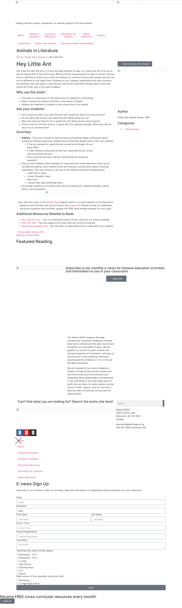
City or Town (22, 523)
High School (25, 564)
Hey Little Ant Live (31, 219)
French (22, 573)
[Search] (163, 403)
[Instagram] (33, 432)
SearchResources (86, 35)
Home (21, 440)
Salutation (21, 506)
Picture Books (132, 129)
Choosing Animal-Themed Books (77, 43)
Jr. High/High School (29, 583)
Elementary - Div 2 (28, 557)
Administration (26, 567)
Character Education (28, 452)
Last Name (96, 514)
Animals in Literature (28, 459)
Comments (21, 540)
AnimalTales (24, 43)
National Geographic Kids (35, 226)
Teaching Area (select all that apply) (34, 551)
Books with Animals (45, 43)
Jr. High (23, 561)
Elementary (24, 580)
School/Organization (26, 532)
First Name (21, 514)
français (101, 35)
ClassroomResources (50, 35)
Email (19, 497)
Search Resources (27, 477)
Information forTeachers (68, 35)
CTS (21, 570)
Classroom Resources (29, 465)
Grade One (74, 205)
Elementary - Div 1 (28, 554)
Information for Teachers (30, 471)
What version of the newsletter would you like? (40, 576)
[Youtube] (26, 432)
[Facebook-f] (19, 432)
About (21, 35)
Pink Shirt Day (29, 222)
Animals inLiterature (34, 35)
